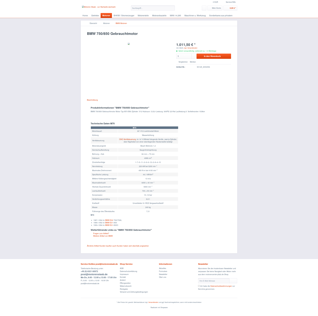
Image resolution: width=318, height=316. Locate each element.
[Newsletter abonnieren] (233, 280)
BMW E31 (109, 222)
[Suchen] (172, 8)
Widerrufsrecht (125, 286)
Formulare (163, 271)
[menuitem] (153, 9)
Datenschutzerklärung (128, 271)
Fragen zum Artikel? (101, 233)
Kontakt (123, 277)
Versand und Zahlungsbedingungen (134, 292)
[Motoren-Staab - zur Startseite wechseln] (99, 9)
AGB (121, 268)
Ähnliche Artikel (93, 246)
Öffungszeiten (125, 283)
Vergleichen (183, 62)
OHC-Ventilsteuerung (127, 139)
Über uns (162, 277)
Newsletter (163, 274)
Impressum (124, 274)
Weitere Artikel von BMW (103, 236)
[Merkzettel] (204, 8)
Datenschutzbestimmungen (221, 286)
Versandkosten (153, 302)
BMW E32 (109, 220)
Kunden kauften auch (107, 246)
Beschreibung (92, 100)
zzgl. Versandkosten (190, 48)
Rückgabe (124, 289)
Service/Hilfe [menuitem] (230, 2)
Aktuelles (162, 268)
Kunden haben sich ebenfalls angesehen (133, 246)
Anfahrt (123, 280)
